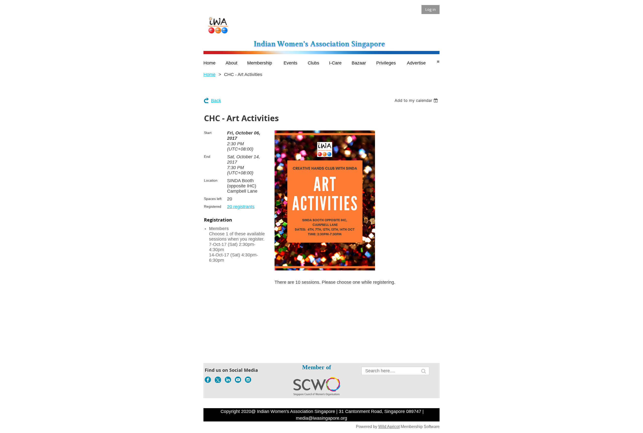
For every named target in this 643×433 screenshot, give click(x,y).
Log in (430, 9)
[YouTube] (238, 380)
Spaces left (213, 199)
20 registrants (240, 206)
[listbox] (417, 100)
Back (216, 100)
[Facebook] (208, 380)
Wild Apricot (389, 426)
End (207, 157)
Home (209, 74)
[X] (218, 380)
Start (207, 133)
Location (211, 180)
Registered (212, 206)
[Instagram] (248, 380)
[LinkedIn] (228, 380)
